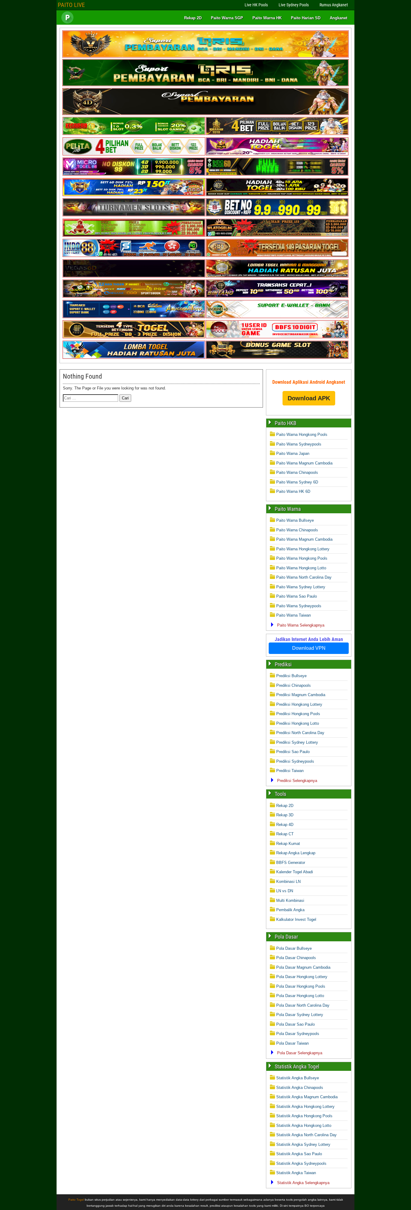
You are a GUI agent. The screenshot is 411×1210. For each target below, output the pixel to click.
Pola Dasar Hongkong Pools (300, 986)
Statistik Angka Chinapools (299, 1087)
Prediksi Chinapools (293, 685)
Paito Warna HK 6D (293, 491)
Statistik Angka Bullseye (297, 1078)
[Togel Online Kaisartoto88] (134, 235)
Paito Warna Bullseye (295, 520)
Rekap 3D (284, 815)
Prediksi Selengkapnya (297, 780)
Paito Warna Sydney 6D (297, 482)
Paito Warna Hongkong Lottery (302, 549)
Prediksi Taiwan (290, 770)
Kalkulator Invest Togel (296, 919)
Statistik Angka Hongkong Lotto (303, 1125)
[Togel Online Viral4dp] (277, 154)
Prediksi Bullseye (291, 676)
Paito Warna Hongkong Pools (301, 434)
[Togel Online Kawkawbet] (134, 215)
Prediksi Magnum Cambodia (300, 695)
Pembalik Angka (290, 910)
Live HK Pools (256, 4)
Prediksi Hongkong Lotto (297, 723)
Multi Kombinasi (290, 900)
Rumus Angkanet (334, 4)
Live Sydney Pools (294, 4)
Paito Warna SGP (227, 18)
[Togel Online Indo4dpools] (134, 357)
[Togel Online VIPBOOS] (205, 56)
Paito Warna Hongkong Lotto (301, 568)
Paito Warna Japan (292, 453)
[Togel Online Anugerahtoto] (134, 316)
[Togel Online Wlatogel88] (277, 235)
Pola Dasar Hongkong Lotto (300, 995)
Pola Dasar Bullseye (294, 948)
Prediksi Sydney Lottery (297, 742)
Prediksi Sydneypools (295, 761)
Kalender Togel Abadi (294, 872)
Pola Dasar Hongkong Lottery (301, 976)
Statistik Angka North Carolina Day (306, 1135)
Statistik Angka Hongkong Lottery (305, 1106)
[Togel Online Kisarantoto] (277, 133)
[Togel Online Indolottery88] (134, 255)
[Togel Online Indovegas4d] (277, 357)
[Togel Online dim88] (205, 85)
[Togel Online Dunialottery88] (277, 255)
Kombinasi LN (288, 881)
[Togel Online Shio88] (277, 276)
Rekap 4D (284, 824)
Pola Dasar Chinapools (296, 957)
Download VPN (309, 648)
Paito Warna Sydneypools (298, 444)
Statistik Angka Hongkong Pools (304, 1116)
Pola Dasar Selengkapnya (299, 1053)
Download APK (309, 398)
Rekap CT (285, 834)
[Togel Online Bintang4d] (277, 296)
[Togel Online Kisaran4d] (134, 133)
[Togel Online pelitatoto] (134, 154)
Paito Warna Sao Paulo (296, 596)
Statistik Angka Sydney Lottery (303, 1144)
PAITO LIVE (71, 4)
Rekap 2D (193, 18)
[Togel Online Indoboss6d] (277, 174)
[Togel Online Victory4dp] (134, 194)
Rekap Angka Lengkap (295, 853)
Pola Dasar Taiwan (292, 1043)
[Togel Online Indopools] (277, 337)
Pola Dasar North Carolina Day (302, 1005)
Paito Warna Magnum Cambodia (304, 463)
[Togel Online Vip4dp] (277, 194)
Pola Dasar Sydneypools (297, 1033)
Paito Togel (76, 1199)
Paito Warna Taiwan (293, 615)
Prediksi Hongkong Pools (298, 713)
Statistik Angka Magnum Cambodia (307, 1097)
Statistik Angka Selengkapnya (303, 1182)
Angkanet (338, 18)
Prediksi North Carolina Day (300, 732)
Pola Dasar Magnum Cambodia (303, 967)
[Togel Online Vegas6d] (134, 276)
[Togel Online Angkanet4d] (277, 316)
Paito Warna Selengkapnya (300, 625)
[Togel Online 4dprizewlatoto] (134, 337)
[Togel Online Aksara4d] (134, 296)
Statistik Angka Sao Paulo (299, 1154)
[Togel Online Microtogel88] (134, 174)
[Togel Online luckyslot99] (277, 215)
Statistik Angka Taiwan (296, 1173)
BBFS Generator (290, 862)
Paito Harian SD (305, 18)
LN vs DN (284, 891)
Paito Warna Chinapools (297, 472)
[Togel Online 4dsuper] (205, 113)
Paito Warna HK (267, 18)
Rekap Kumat (288, 843)
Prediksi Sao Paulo (293, 751)
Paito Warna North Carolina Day (304, 577)
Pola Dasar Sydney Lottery (299, 1014)
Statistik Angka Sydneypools (301, 1163)
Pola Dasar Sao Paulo (295, 1024)
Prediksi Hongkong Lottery (299, 704)
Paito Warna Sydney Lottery (300, 587)
